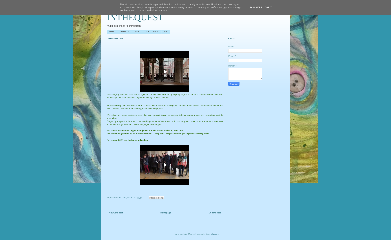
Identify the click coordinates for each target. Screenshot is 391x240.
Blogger (214, 234)
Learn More (255, 7)
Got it (268, 7)
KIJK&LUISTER (152, 32)
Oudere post (215, 212)
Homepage (165, 212)
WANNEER (125, 32)
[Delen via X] (156, 197)
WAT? (137, 32)
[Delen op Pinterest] (162, 197)
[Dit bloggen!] (153, 197)
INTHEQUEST (135, 17)
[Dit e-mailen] (150, 197)
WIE (166, 32)
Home (111, 32)
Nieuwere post (116, 212)
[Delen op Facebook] (159, 197)
